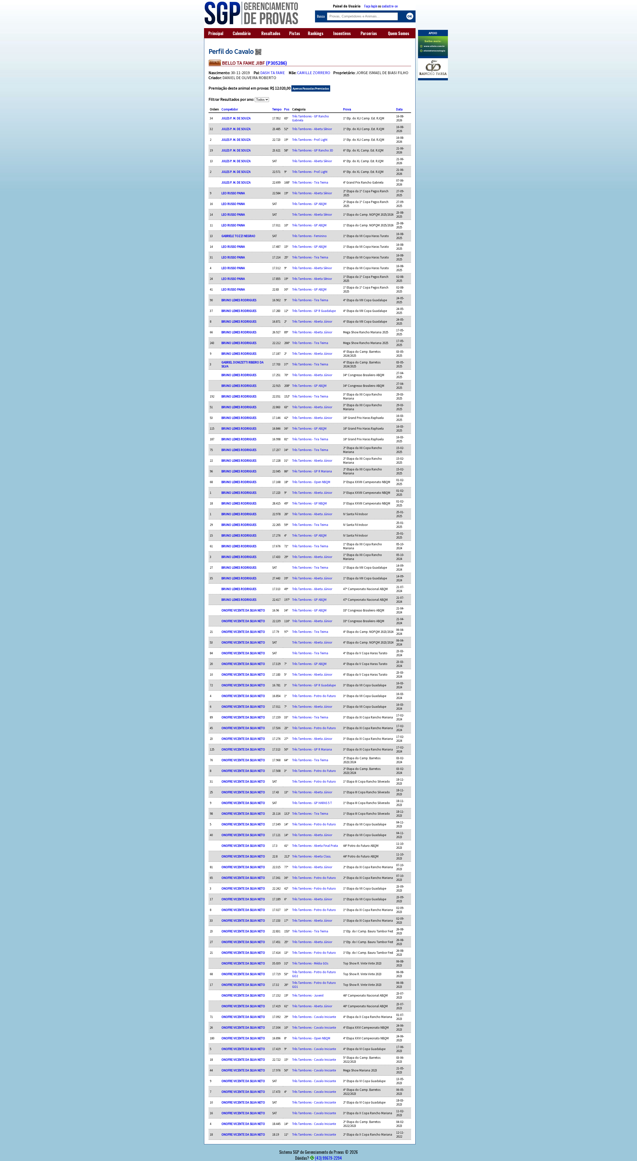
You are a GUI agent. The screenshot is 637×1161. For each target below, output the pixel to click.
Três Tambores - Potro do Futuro (314, 696)
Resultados (270, 33)
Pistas (294, 33)
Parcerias (369, 33)
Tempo (277, 109)
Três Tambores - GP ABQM (309, 204)
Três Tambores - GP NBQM (309, 503)
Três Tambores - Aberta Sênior (312, 129)
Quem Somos (398, 33)
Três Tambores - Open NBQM (311, 482)
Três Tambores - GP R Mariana (312, 471)
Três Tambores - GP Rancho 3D (312, 150)
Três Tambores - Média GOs (310, 963)
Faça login (370, 5)
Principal (215, 33)
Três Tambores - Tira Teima (310, 182)
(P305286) (276, 63)
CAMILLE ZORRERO (313, 72)
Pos (286, 109)
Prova (347, 109)
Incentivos (342, 33)
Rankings (315, 33)
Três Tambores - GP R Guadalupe (314, 311)
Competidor (229, 109)
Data (399, 109)
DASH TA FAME (272, 72)
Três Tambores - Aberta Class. (311, 856)
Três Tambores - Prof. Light (309, 140)
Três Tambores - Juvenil (307, 995)
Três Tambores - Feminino (309, 236)
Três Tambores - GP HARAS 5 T (312, 803)
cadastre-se (390, 5)
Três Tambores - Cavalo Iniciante (314, 1017)
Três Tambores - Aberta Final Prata (315, 846)
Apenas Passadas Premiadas (311, 88)
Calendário (242, 33)
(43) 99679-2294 (328, 1158)
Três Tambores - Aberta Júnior (312, 321)
